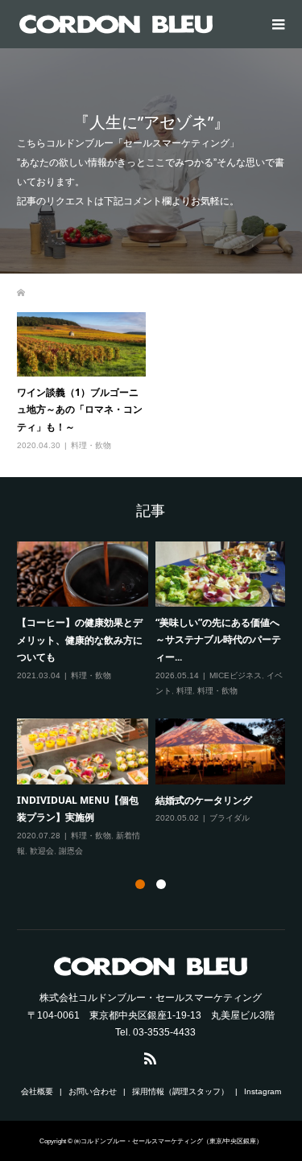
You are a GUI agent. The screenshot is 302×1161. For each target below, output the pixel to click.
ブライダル (229, 817)
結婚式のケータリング (203, 800)
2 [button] (161, 884)
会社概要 (37, 1091)
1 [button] (140, 884)
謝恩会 (71, 850)
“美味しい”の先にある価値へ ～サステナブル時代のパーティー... (222, 639)
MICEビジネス (235, 675)
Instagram (262, 1091)
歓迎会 (42, 850)
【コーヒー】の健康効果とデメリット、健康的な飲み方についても (80, 639)
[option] (155, 699)
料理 (184, 690)
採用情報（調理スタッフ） (180, 1091)
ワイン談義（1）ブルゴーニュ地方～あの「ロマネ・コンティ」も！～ (80, 409)
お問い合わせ (92, 1091)
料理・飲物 (91, 445)
